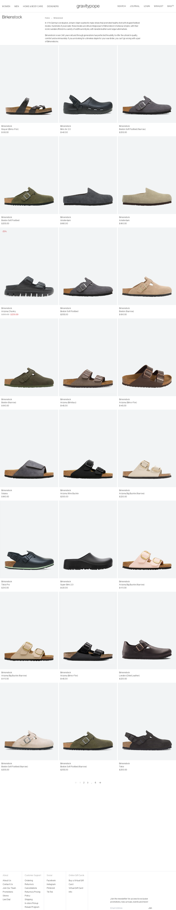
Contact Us (8, 884)
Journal (135, 6)
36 (6, 129)
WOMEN (6, 6)
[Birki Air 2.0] (88, 84)
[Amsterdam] (88, 175)
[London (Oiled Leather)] (147, 630)
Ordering (29, 880)
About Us (7, 880)
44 (87, 129)
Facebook (51, 880)
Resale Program (32, 907)
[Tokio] (147, 721)
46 (142, 766)
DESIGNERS (53, 6)
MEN (16, 6)
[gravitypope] (88, 6)
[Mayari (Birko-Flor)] (29, 84)
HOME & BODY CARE (33, 6)
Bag (170, 6)
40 (21, 129)
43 (83, 129)
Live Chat (6, 899)
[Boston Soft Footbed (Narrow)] (147, 84)
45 (90, 129)
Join (150, 908)
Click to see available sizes (72, 217)
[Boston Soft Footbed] (29, 175)
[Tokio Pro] (29, 539)
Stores (6, 895)
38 (13, 129)
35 (2, 129)
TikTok (50, 892)
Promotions (8, 892)
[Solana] (29, 448)
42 (28, 129)
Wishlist (158, 6)
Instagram (51, 884)
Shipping (28, 899)
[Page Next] (100, 783)
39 (17, 129)
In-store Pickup (31, 903)
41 (25, 129)
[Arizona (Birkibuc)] (88, 357)
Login (147, 6)
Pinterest (51, 888)
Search (121, 6)
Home (47, 18)
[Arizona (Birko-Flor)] (147, 357)
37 (10, 129)
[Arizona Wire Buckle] (88, 448)
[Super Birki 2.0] (88, 539)
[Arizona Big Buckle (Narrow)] (147, 448)
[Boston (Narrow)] (147, 266)
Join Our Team (9, 888)
